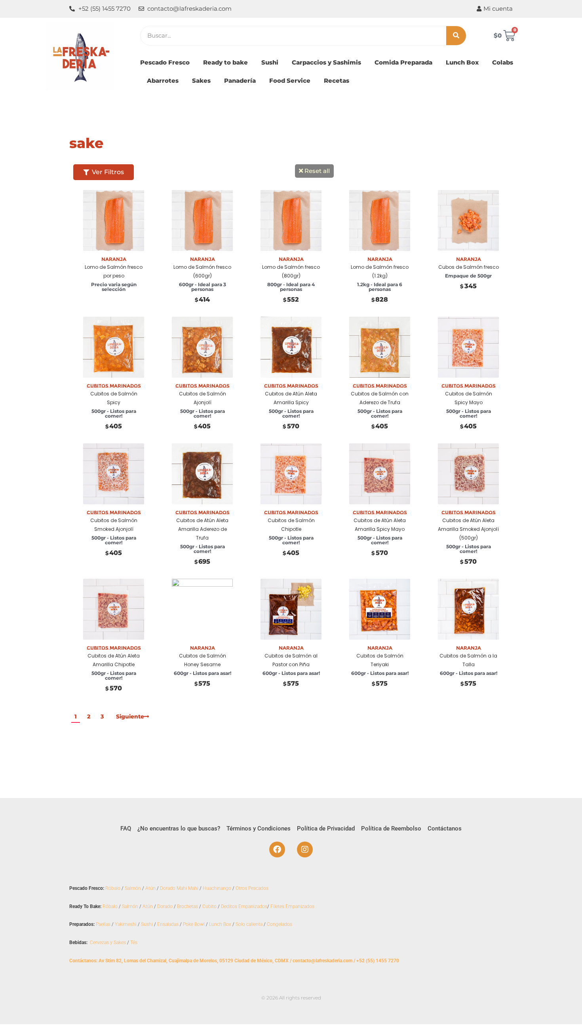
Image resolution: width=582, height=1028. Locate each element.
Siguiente (130, 716)
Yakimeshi (126, 924)
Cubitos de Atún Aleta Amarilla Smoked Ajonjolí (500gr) (468, 529)
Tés (133, 942)
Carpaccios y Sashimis (326, 62)
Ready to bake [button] (225, 62)
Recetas (336, 80)
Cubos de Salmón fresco (468, 267)
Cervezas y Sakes (108, 942)
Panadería (240, 80)
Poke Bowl (194, 924)
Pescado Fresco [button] (165, 62)
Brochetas (187, 906)
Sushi (147, 924)
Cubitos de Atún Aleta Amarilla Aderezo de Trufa (202, 529)
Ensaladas (168, 924)
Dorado (165, 906)
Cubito (209, 906)
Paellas (103, 924)
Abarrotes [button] (163, 80)
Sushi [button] (269, 62)
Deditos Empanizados (244, 906)
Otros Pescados (252, 888)
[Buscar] (456, 35)
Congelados (279, 924)
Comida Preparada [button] (403, 62)
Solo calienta (249, 924)
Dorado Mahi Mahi (179, 888)
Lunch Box (462, 62)
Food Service (289, 80)
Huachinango (217, 888)
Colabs (502, 62)
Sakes (201, 80)
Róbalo (112, 888)
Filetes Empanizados (292, 906)
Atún (150, 888)
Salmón (133, 888)
